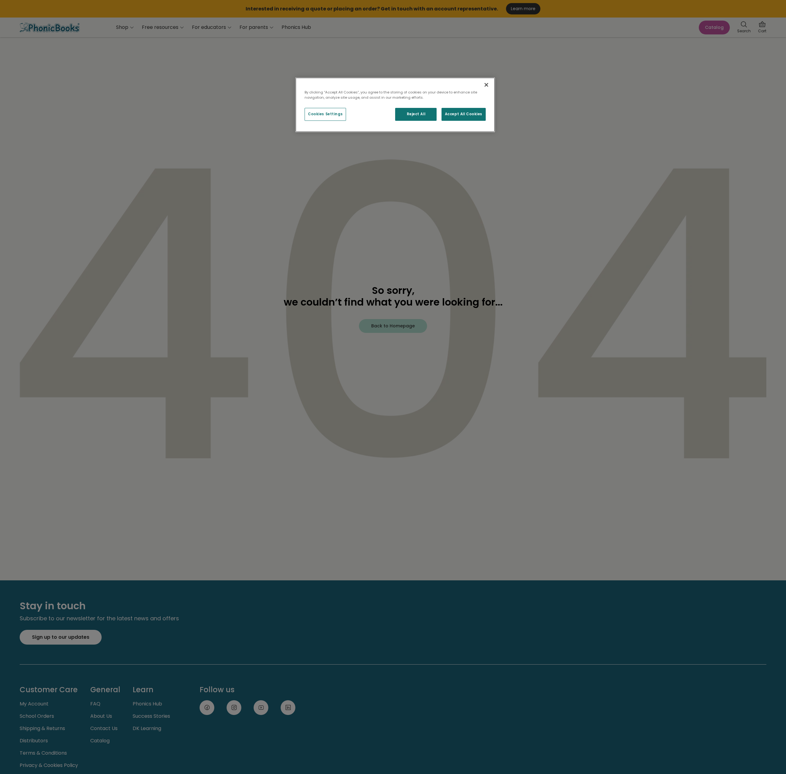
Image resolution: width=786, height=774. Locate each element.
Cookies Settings (325, 114)
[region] (395, 104)
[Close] (486, 85)
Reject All (416, 114)
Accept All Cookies (463, 114)
